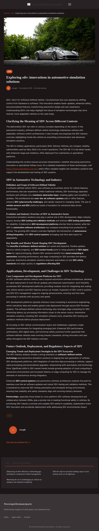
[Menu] (69, 4)
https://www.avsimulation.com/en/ (21, 169)
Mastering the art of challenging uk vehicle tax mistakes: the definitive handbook (24, 480)
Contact (27, 517)
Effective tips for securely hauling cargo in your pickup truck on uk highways (71, 472)
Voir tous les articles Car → (18, 442)
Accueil (7, 13)
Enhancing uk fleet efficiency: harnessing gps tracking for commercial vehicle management (24, 472)
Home (6, 517)
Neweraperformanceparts (44, 4)
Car (12, 13)
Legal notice (16, 517)
